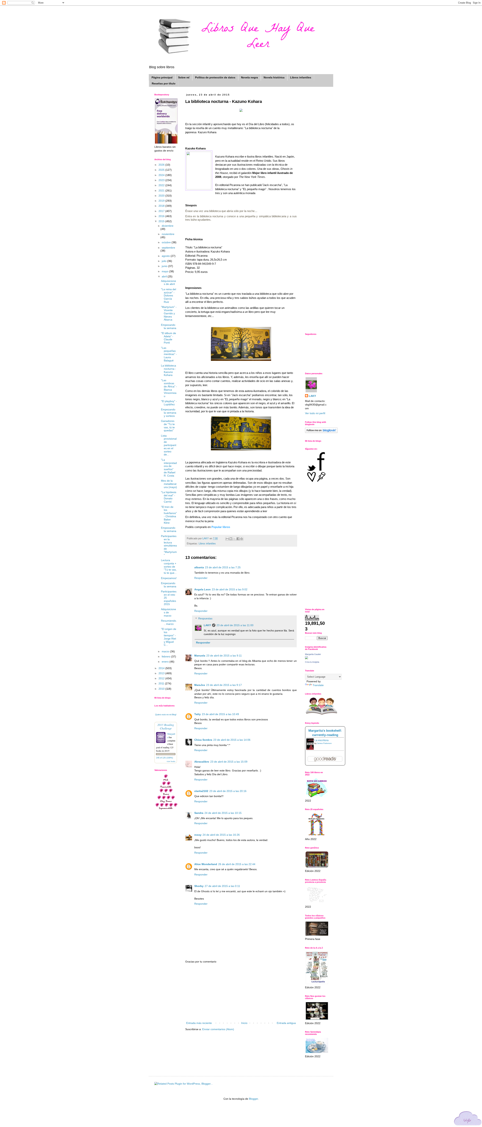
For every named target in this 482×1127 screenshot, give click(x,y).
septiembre (168, 247)
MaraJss (199, 684)
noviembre (168, 234)
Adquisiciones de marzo (168, 612)
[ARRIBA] (468, 1119)
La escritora (321, 740)
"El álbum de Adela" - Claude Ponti (168, 338)
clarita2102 (201, 791)
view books (171, 761)
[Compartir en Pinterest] (241, 539)
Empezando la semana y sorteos (168, 412)
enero (165, 661)
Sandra (198, 812)
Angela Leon (202, 589)
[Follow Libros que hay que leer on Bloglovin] (321, 432)
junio (165, 266)
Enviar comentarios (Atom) (218, 1029)
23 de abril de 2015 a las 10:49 (220, 714)
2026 (162, 164)
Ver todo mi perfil (315, 413)
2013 (162, 673)
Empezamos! (169, 578)
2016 (162, 216)
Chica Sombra (203, 739)
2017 (162, 211)
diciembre (167, 225)
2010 (162, 688)
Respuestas (205, 618)
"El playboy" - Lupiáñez (169, 403)
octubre (167, 242)
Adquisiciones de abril (168, 282)
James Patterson (324, 743)
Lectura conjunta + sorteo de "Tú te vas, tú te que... (169, 566)
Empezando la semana (168, 326)
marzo (166, 651)
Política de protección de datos (215, 77)
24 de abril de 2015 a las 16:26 (221, 834)
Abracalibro (201, 761)
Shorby (199, 886)
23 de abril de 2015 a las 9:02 (229, 589)
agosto (166, 255)
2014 (162, 668)
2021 (162, 190)
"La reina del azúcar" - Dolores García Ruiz (168, 295)
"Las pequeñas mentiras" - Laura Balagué (169, 354)
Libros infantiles (300, 77)
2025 (162, 169)
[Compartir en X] (234, 539)
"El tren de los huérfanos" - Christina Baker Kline (169, 514)
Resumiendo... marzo (169, 622)
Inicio (244, 1022)
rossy (197, 834)
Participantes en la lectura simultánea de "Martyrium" (169, 546)
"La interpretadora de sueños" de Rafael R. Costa (169, 467)
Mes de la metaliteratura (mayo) (169, 484)
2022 (162, 185)
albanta (199, 567)
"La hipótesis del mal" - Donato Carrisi (168, 497)
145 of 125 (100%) (164, 758)
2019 (162, 200)
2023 (162, 180)
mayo (165, 271)
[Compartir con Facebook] (238, 539)
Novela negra (249, 77)
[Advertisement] (241, 992)
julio (164, 260)
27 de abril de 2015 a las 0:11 (222, 886)
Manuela (199, 655)
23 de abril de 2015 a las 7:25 (223, 567)
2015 (162, 221)
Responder (200, 577)
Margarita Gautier (313, 654)
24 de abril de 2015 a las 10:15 (223, 812)
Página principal (162, 77)
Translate (318, 685)
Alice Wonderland (205, 864)
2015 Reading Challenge (165, 726)
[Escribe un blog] (231, 539)
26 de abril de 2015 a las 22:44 (236, 864)
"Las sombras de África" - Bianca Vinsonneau (169, 388)
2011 (162, 683)
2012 (162, 678)
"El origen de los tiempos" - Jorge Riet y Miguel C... (168, 636)
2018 (162, 205)
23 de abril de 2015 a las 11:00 (235, 625)
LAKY (207, 625)
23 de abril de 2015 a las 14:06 (231, 739)
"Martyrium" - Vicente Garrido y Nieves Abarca (169, 313)
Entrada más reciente (199, 1022)
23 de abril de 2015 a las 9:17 (224, 684)
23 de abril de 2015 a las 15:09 (228, 761)
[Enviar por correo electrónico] (227, 539)
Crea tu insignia (312, 662)
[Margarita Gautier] (306, 658)
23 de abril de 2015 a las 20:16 (227, 791)
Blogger (253, 1098)
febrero (166, 656)
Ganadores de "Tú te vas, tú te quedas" (168, 425)
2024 (162, 175)
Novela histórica (274, 77)
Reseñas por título (163, 83)
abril (165, 276)
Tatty (197, 714)
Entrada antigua (286, 1022)
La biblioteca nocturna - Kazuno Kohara (168, 370)
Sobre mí (183, 77)
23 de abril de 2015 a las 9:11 (224, 655)
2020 (162, 195)
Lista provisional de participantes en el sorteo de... (169, 445)
